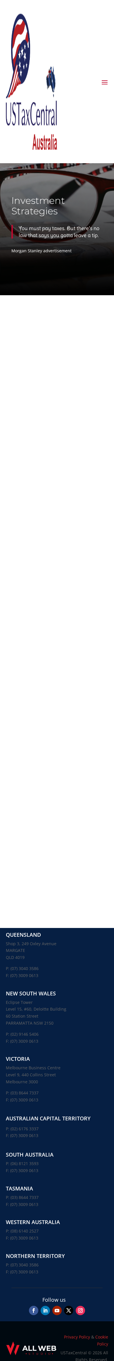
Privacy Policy (77, 1337)
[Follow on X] (68, 1310)
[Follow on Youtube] (57, 1310)
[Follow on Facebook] (33, 1310)
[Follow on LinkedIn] (45, 1310)
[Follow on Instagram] (80, 1310)
